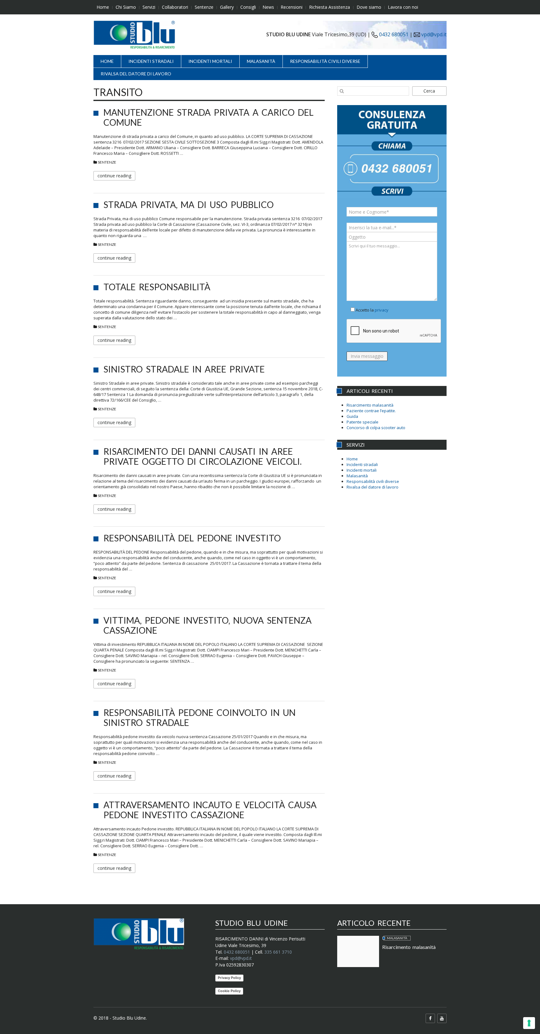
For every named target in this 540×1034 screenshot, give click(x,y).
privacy (381, 310)
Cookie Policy (229, 991)
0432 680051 (393, 34)
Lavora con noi (403, 7)
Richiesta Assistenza (329, 7)
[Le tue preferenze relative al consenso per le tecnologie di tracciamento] (529, 1023)
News (268, 7)
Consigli (248, 7)
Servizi (148, 7)
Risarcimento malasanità (370, 405)
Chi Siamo (126, 7)
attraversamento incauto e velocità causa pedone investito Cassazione (210, 809)
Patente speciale (362, 422)
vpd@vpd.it (434, 34)
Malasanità (261, 61)
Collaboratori (175, 7)
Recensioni (291, 7)
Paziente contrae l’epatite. (371, 410)
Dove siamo (369, 7)
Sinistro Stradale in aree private (184, 369)
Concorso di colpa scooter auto (376, 427)
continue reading (114, 176)
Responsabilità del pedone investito (192, 538)
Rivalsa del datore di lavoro (136, 73)
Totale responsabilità (156, 286)
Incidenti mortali (210, 61)
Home (103, 7)
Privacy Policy (229, 978)
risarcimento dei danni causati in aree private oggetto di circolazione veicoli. (202, 456)
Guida (352, 416)
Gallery (227, 7)
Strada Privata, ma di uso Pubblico (188, 204)
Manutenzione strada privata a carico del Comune (208, 117)
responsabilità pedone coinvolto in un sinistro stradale (199, 717)
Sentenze (204, 7)
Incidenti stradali (151, 61)
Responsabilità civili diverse (325, 61)
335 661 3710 (278, 952)
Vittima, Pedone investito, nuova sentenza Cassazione (207, 625)
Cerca (429, 91)
